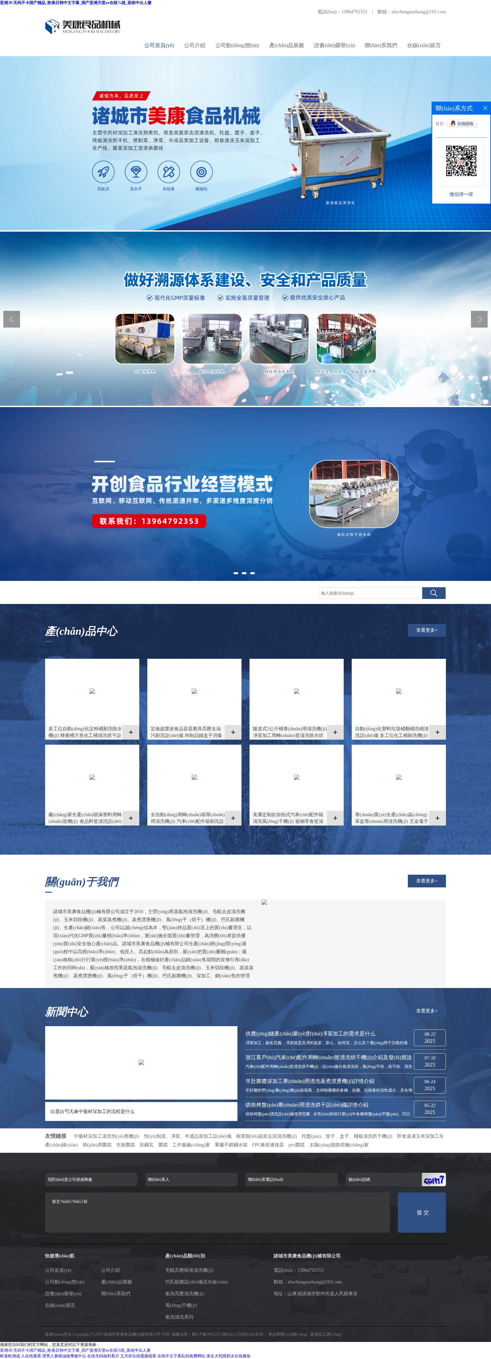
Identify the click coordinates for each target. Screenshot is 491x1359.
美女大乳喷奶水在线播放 (228, 1356)
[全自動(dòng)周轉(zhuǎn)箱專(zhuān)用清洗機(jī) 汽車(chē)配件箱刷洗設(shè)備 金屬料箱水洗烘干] (194, 778)
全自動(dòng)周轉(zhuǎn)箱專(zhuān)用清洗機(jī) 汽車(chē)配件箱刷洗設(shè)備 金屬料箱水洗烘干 (188, 818)
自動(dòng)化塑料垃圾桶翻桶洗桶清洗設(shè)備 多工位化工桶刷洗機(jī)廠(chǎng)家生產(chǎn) (392, 732)
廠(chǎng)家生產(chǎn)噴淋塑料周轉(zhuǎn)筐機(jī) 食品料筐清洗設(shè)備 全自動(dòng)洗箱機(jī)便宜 (85, 818)
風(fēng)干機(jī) (181, 1305)
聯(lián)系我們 (381, 45)
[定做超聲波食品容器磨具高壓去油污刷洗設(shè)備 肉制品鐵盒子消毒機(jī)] (194, 692)
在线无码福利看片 (103, 1356)
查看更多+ (427, 630)
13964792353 (354, 11)
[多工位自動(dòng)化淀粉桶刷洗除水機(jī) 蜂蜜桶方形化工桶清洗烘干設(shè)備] (92, 692)
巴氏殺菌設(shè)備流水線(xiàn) (196, 1281)
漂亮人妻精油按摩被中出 (64, 1356)
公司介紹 (194, 45)
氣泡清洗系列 (179, 1317)
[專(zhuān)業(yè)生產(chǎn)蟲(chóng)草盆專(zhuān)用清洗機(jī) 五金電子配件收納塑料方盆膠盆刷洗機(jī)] (398, 778)
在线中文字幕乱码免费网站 (181, 1356)
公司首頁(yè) (159, 45)
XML (166, 1334)
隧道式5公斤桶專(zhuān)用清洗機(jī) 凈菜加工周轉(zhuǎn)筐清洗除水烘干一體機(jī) (290, 732)
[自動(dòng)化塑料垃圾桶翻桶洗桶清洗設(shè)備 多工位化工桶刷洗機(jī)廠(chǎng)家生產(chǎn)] (398, 692)
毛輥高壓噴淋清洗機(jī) (189, 1270)
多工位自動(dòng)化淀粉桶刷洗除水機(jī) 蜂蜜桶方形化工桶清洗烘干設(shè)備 (85, 732)
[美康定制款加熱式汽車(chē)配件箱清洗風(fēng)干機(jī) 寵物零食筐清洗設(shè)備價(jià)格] (296, 778)
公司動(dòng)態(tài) (237, 45)
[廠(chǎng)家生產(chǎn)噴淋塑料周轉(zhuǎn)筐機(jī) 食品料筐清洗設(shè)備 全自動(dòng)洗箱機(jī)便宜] (92, 778)
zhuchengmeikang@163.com (418, 11)
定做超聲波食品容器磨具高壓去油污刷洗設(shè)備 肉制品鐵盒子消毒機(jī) (186, 732)
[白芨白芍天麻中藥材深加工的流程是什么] (141, 1063)
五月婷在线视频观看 (138, 1356)
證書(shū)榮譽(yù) (334, 45)
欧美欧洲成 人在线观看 (20, 1356)
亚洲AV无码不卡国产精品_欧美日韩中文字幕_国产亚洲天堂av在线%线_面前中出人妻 (76, 2)
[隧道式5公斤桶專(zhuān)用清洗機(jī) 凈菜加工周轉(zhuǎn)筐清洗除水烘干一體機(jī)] (296, 692)
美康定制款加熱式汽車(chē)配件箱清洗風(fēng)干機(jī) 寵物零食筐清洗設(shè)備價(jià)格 (288, 818)
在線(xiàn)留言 (424, 45)
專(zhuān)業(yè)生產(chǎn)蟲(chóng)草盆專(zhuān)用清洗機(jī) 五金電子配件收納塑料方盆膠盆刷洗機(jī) (391, 818)
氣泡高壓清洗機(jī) (184, 1293)
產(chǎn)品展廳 (286, 45)
